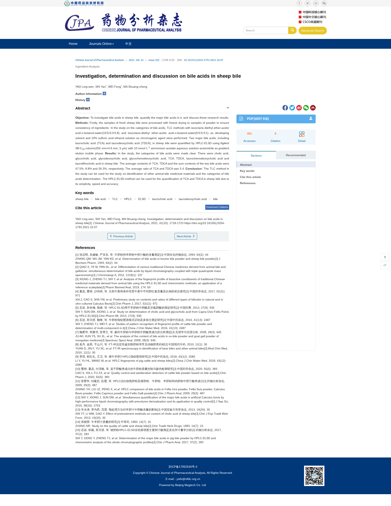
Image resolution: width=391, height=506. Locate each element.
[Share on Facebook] (285, 107)
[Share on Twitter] (292, 107)
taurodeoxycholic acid (193, 199)
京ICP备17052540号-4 (182, 466)
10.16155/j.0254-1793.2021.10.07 (203, 60)
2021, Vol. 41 (136, 60)
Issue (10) (153, 60)
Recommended (296, 155)
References (248, 183)
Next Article (184, 236)
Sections (256, 155)
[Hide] (385, 265)
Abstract (246, 164)
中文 (128, 43)
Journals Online (100, 43)
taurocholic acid (162, 199)
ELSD (142, 199)
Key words (247, 170)
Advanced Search (312, 30)
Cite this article (250, 177)
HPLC (128, 199)
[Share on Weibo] (299, 107)
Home (73, 43)
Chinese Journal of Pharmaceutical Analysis (99, 60)
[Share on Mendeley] (313, 107)
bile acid (100, 199)
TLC (115, 199)
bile (215, 199)
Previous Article (122, 236)
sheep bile (82, 199)
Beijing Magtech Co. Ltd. (191, 485)
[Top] (385, 257)
